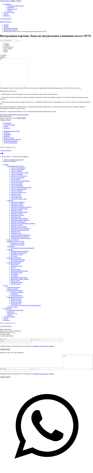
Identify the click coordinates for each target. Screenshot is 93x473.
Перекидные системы (17, 244)
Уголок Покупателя (17, 182)
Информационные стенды (12, 131)
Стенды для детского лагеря (19, 172)
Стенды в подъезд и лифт (19, 199)
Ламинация (14, 294)
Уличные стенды (16, 194)
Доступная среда (16, 195)
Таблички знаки (16, 217)
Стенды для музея (16, 184)
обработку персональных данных (43, 346)
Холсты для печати (13, 240)
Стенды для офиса (16, 190)
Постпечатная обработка (15, 290)
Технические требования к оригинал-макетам (14, 114)
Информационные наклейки (20, 251)
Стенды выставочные (10, 142)
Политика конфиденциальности (14, 159)
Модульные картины (17, 261)
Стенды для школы (17, 174)
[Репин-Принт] (5, 1)
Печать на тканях (12, 289)
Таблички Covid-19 (17, 213)
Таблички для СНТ (17, 225)
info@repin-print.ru (5, 22)
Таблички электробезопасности (21, 235)
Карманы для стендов (17, 243)
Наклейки (7, 136)
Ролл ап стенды (16, 269)
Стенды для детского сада (19, 176)
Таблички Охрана (16, 210)
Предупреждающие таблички (20, 220)
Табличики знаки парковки (19, 218)
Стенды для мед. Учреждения (20, 181)
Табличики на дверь (17, 205)
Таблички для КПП (17, 204)
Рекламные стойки (17, 272)
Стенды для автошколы (18, 167)
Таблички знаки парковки (19, 226)
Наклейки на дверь (17, 254)
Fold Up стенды (16, 284)
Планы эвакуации (16, 197)
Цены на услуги (12, 9)
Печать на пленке (16, 302)
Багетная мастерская (13, 287)
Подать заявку (21, 118)
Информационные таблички (20, 236)
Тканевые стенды (16, 266)
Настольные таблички (18, 202)
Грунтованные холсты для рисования (22, 248)
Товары (13, 1)
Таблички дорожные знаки (19, 208)
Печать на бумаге (16, 300)
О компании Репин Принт (15, 6)
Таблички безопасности (18, 222)
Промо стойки (15, 280)
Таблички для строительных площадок (23, 223)
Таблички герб (15, 231)
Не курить (14, 256)
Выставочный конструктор (19, 271)
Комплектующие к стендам (12, 139)
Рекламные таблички (17, 215)
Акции (6, 14)
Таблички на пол (16, 233)
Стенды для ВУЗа (16, 171)
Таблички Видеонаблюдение (20, 230)
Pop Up (13, 267)
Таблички (7, 133)
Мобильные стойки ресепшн (20, 279)
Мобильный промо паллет (19, 277)
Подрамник (7, 134)
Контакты (7, 15)
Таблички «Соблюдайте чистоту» (21, 207)
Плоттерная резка (16, 295)
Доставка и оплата (9, 12)
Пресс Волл (14, 264)
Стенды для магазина (17, 177)
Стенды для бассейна (17, 169)
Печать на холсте (9, 137)
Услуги (19, 1)
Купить (3, 57)
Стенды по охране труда (18, 192)
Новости (10, 10)
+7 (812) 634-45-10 (5, 18)
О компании (7, 4)
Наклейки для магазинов (18, 253)
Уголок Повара (15, 179)
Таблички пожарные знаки (19, 212)
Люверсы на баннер (17, 292)
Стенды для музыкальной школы (21, 187)
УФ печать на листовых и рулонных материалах (26, 305)
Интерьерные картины (11, 141)
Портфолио (10, 7)
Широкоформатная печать (15, 297)
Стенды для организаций (19, 189)
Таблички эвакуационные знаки (21, 238)
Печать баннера (16, 303)
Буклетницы (15, 274)
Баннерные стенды (17, 282)
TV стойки (14, 276)
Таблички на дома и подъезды (20, 228)
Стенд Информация (17, 186)
